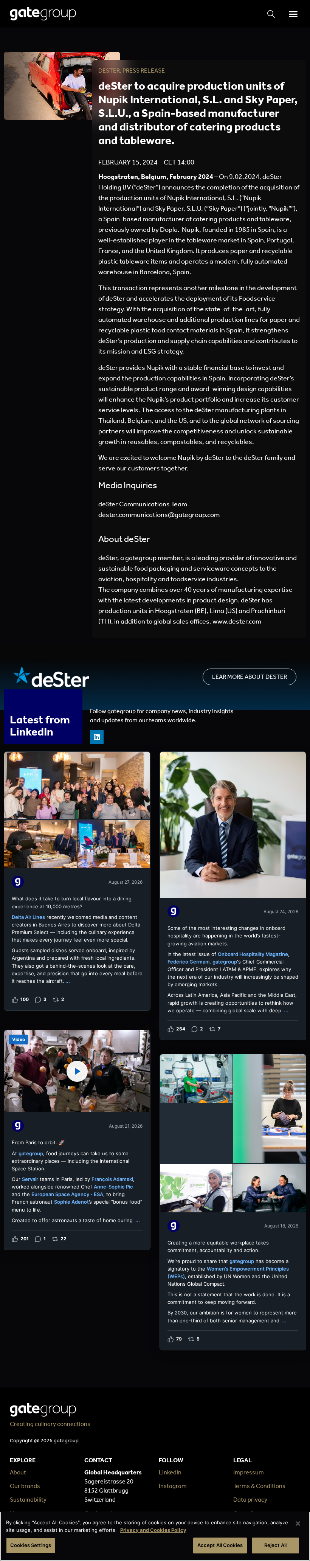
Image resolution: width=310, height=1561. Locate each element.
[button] (293, 14)
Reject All (275, 1545)
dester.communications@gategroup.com (159, 515)
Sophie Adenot (71, 1202)
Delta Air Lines (28, 917)
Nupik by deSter (201, 457)
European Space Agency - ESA (67, 1194)
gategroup (224, 962)
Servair (30, 1179)
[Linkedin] (97, 737)
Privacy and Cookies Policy (153, 1530)
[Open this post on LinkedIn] (77, 881)
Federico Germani (188, 962)
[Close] (298, 1523)
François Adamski (112, 1179)
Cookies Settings (30, 1545)
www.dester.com (236, 621)
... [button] (67, 981)
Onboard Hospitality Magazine (253, 954)
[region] (155, 1536)
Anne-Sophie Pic (113, 1187)
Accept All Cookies (220, 1545)
